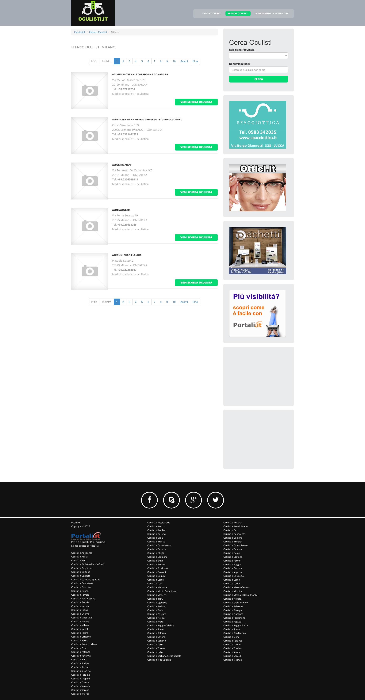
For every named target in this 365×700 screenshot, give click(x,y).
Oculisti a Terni (155, 644)
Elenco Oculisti (98, 32)
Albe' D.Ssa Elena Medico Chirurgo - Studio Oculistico (147, 119)
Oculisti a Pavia (155, 610)
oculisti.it (76, 522)
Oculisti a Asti (78, 560)
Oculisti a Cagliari (80, 575)
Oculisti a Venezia (80, 686)
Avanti (184, 61)
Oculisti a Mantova (157, 587)
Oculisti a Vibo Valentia (159, 659)
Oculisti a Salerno (156, 633)
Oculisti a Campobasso (235, 545)
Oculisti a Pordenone (234, 617)
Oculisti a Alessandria (158, 522)
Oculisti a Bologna (232, 537)
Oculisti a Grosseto (157, 572)
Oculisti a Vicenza (232, 659)
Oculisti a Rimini (155, 629)
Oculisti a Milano (80, 625)
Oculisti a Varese (232, 652)
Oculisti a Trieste (80, 682)
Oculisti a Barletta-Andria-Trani (87, 564)
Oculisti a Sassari (80, 667)
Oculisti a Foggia (232, 564)
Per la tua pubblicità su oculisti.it (88, 542)
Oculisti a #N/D (155, 598)
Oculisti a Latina (79, 610)
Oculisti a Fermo (231, 560)
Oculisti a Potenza (80, 652)
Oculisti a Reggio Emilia (235, 625)
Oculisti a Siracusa (81, 671)
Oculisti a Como (231, 553)
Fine (195, 61)
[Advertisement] (257, 376)
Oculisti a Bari (230, 530)
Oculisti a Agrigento (81, 552)
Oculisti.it (79, 32)
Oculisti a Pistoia (156, 617)
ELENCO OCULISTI (238, 13)
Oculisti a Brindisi (232, 541)
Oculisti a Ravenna (81, 655)
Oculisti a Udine (155, 652)
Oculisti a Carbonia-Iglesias (85, 579)
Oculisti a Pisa (78, 648)
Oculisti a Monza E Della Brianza (240, 595)
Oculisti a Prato (155, 621)
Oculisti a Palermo (233, 606)
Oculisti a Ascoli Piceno (235, 526)
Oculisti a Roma (231, 629)
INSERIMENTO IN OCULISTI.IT (271, 13)
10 (174, 61)
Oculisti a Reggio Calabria (160, 625)
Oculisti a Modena (156, 595)
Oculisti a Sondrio (156, 640)
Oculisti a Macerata (81, 617)
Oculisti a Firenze (156, 564)
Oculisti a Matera (80, 621)
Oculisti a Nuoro (79, 632)
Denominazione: (239, 64)
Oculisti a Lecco (231, 579)
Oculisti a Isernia (80, 606)
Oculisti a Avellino (156, 530)
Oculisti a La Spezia (233, 575)
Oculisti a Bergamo (81, 568)
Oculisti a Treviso (232, 648)
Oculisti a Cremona (157, 556)
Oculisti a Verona (80, 690)
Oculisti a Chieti (155, 553)
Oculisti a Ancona (232, 522)
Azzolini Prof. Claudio (127, 255)
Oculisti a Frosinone (157, 568)
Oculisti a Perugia (232, 610)
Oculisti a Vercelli (232, 656)
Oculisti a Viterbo (80, 693)
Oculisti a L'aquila (156, 575)
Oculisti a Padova (156, 606)
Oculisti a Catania (232, 549)
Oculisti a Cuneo (79, 591)
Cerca (258, 79)
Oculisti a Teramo (80, 674)
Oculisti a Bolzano (80, 571)
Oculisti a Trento (156, 648)
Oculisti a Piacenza (233, 614)
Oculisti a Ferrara (80, 594)
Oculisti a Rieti (78, 659)
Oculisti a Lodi (154, 583)
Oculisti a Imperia (232, 572)
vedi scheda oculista (196, 102)
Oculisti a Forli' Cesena (83, 598)
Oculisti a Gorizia (80, 602)
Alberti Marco (121, 164)
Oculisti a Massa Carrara (236, 587)
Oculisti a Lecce (155, 579)
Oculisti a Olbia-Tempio (235, 602)
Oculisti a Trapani (80, 678)
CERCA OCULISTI (211, 13)
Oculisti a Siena (231, 636)
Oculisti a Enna (155, 560)
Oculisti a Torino (231, 644)
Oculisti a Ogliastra (157, 602)
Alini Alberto (121, 209)
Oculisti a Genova (232, 568)
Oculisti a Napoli (79, 629)
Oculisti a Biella (155, 537)
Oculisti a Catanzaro (82, 583)
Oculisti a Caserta (156, 549)
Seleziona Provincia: (242, 49)
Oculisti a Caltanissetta (159, 545)
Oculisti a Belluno (156, 534)
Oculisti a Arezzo (156, 526)
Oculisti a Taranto (232, 640)
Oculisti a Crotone (232, 556)
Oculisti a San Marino (234, 633)
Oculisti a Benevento (234, 534)
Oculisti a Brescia (156, 541)
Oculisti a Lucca (231, 583)
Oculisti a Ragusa (232, 621)
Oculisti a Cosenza (81, 587)
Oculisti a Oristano (81, 636)
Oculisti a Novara (232, 598)
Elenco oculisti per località (85, 545)
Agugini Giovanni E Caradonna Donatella (140, 74)
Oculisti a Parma (80, 640)
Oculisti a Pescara (156, 614)
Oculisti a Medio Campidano (162, 591)
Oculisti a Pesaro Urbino (84, 644)
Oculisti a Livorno (80, 613)
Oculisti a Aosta (79, 556)
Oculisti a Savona (156, 636)
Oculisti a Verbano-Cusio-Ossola (164, 656)
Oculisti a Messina (233, 591)
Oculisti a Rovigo (80, 663)
